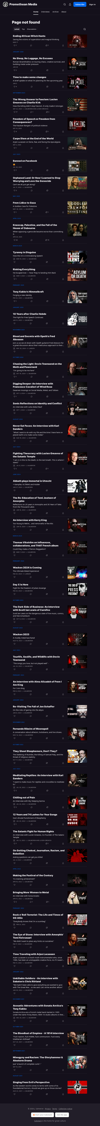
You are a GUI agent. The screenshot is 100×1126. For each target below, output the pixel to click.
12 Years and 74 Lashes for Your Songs (35, 814)
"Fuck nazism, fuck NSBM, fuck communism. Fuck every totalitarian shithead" (36, 1037)
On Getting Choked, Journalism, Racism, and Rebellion (39, 852)
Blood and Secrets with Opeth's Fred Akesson (34, 338)
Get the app (62, 1115)
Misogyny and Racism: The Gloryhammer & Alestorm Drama (38, 1059)
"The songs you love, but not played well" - (31, 663)
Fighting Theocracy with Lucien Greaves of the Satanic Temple (38, 455)
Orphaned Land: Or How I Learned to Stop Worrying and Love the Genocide (36, 179)
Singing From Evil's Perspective (31, 1082)
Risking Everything (24, 269)
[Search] (64, 4)
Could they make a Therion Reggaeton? (29, 549)
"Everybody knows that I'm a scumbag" (29, 921)
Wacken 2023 (21, 634)
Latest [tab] (16, 29)
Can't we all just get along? (24, 184)
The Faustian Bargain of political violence (30, 125)
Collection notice (65, 1109)
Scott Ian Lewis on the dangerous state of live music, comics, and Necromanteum (38, 614)
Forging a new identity (22, 295)
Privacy (48, 1109)
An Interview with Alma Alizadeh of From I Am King (37, 683)
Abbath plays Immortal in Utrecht (32, 481)
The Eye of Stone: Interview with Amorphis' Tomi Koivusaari (38, 936)
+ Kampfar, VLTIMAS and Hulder (26, 484)
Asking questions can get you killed (28, 857)
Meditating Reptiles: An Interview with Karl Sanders (38, 777)
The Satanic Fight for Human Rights (33, 831)
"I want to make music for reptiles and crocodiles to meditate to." (38, 783)
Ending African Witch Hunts (29, 36)
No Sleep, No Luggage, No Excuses (33, 58)
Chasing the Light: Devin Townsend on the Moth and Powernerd (37, 365)
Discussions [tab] (31, 29)
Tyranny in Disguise (24, 252)
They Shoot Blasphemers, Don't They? (35, 751)
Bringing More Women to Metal (31, 892)
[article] (50, 41)
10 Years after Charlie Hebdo (29, 314)
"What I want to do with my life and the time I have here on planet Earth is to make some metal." (38, 433)
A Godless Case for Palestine (25, 206)
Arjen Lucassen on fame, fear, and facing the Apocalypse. (37, 142)
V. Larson (31, 348)
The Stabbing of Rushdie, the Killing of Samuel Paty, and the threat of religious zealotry (38, 755)
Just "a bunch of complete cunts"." (27, 1064)
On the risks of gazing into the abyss (28, 710)
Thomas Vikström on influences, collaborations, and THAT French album (35, 544)
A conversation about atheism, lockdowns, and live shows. (37, 732)
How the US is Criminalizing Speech (28, 256)
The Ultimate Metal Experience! (26, 571)
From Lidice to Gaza (24, 202)
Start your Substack (43, 1115)
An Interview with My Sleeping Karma (29, 801)
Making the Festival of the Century (33, 875)
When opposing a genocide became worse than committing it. (38, 232)
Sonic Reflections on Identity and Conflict (37, 403)
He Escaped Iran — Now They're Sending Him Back (34, 273)
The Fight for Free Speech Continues (28, 317)
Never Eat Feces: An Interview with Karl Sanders (36, 427)
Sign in (92, 4)
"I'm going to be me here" (24, 370)
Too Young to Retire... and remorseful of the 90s (33, 523)
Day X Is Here (20, 584)
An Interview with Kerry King (30, 520)
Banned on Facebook (25, 161)
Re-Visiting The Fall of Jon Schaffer (33, 706)
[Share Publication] (70, 4)
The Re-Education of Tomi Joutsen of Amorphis (34, 499)
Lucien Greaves (42, 109)
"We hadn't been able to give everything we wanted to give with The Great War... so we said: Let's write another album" (38, 986)
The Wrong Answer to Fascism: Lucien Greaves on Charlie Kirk (35, 101)
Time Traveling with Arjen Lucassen (34, 954)
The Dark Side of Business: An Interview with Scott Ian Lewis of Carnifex (36, 608)
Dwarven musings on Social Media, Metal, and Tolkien (35, 390)
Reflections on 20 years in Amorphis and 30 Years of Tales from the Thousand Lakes (37, 505)
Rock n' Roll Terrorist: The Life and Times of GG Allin (38, 916)
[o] (77, 41)
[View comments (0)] (31, 45)
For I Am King (19, 688)
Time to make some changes (29, 77)
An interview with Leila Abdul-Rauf (27, 407)
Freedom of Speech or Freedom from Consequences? (34, 121)
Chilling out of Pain (24, 797)
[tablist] (25, 29)
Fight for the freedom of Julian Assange (29, 588)
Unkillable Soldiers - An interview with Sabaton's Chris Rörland (35, 980)
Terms (54, 1109)
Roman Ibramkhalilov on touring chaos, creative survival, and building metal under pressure (39, 62)
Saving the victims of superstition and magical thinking (36, 39)
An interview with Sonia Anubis (26, 896)
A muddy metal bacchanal (24, 638)
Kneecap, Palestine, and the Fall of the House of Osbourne (35, 227)
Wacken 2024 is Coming (27, 567)
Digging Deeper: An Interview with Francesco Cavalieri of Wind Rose (33, 385)
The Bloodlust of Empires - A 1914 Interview (38, 1033)
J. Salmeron (28, 109)
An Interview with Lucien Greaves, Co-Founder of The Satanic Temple (38, 836)
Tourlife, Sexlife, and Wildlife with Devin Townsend (36, 658)
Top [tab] (23, 29)
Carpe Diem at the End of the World (33, 138)
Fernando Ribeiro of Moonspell (30, 728)
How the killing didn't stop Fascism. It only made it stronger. (38, 106)
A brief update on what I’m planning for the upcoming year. (38, 80)
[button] (36, 12)
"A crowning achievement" (24, 879)
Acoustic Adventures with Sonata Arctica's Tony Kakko (38, 1007)
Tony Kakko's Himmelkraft (28, 291)
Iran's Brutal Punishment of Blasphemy (29, 818)
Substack (38, 1121)
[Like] (14, 262)
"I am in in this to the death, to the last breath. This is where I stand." (38, 461)
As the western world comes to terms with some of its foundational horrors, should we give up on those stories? (37, 1086)
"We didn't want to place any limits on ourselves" (33, 941)
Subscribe (79, 4)
